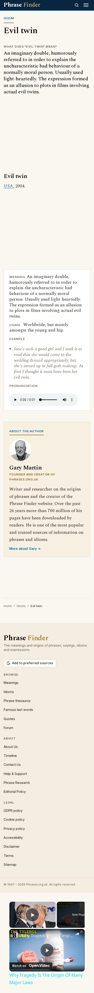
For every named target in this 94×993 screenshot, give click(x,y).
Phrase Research (17, 783)
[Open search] (77, 5)
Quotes (9, 719)
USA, (9, 186)
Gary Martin (25, 467)
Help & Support (15, 774)
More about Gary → (25, 548)
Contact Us (12, 764)
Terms (9, 856)
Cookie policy (14, 819)
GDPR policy (13, 810)
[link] (15, 935)
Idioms (21, 606)
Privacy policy (14, 829)
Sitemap (10, 864)
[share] (77, 934)
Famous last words (18, 710)
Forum (8, 728)
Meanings (11, 683)
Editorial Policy (15, 791)
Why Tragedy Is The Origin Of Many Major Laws (47, 935)
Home (8, 606)
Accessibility (13, 837)
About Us (11, 747)
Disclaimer (12, 846)
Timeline (10, 756)
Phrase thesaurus (17, 701)
